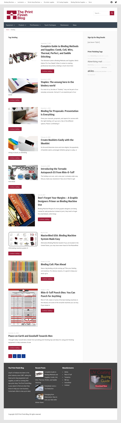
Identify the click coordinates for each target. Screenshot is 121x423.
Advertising (91, 65)
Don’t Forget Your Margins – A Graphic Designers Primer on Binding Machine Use (58, 201)
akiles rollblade (104, 65)
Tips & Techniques (50, 25)
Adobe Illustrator (97, 65)
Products (21, 25)
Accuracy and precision (100, 71)
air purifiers (109, 71)
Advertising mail (95, 61)
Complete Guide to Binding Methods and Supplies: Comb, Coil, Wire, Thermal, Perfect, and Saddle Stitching (46, 377)
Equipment (9, 25)
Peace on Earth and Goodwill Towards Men (30, 335)
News (74, 25)
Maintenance (64, 25)
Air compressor (91, 74)
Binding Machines (9, 2)
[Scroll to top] (118, 420)
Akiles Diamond (98, 67)
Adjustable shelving (92, 58)
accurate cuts (100, 56)
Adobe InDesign (99, 58)
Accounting (94, 56)
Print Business (34, 25)
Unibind (66, 385)
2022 (93, 67)
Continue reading (47, 71)
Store (90, 2)
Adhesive (104, 67)
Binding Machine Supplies (78, 2)
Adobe (89, 56)
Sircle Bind (67, 382)
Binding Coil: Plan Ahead (53, 264)
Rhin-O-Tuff (68, 374)
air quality (106, 56)
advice (104, 58)
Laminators (21, 2)
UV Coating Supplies (62, 2)
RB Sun (66, 380)
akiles (91, 71)
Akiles (66, 372)
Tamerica (67, 377)
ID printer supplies (49, 2)
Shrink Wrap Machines (34, 2)
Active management (106, 61)
